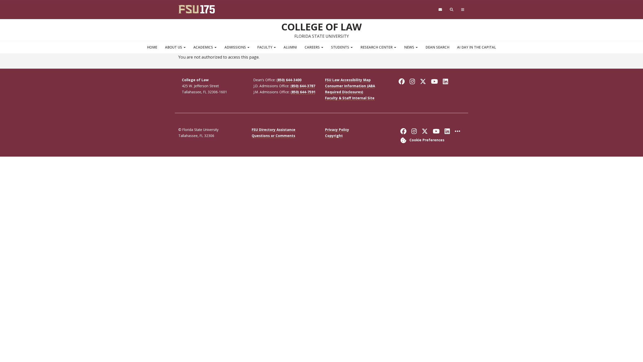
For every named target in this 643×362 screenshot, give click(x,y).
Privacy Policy (337, 129)
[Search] (452, 9)
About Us (174, 47)
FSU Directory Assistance (273, 129)
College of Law (321, 26)
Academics (203, 47)
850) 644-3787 (303, 85)
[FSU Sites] (463, 9)
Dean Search (437, 47)
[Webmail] (440, 9)
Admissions (236, 47)
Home (152, 47)
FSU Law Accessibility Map (348, 79)
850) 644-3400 (289, 79)
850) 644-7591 (303, 91)
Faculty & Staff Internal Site (349, 98)
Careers (313, 47)
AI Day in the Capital (476, 47)
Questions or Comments (273, 135)
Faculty (265, 47)
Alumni (290, 47)
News (409, 47)
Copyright (334, 135)
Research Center (377, 47)
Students (340, 47)
